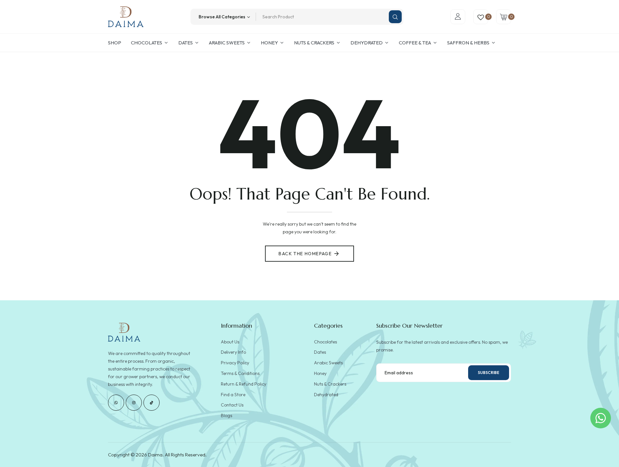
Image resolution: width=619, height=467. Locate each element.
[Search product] (395, 16)
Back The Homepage (305, 254)
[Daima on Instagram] (134, 403)
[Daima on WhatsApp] (116, 403)
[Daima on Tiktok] (151, 403)
